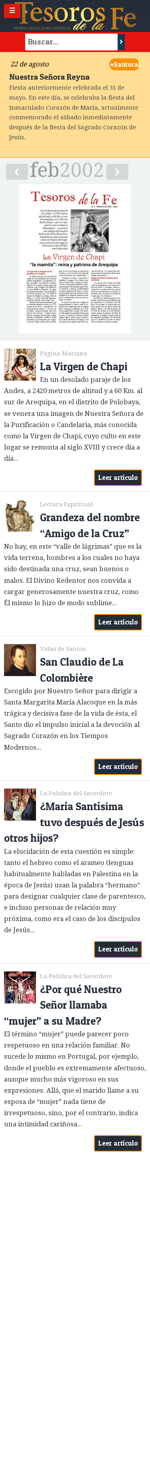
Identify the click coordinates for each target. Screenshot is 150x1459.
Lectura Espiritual (66, 504)
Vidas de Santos (63, 648)
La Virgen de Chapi (84, 366)
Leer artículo (118, 478)
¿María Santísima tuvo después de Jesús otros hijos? (74, 822)
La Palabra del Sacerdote (76, 793)
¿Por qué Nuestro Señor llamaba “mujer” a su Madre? (63, 1005)
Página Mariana (63, 353)
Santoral (125, 64)
